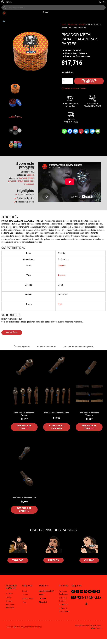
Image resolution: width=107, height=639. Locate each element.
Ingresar (8, 2)
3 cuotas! (43, 12)
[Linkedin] (86, 131)
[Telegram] (92, 131)
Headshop (72, 24)
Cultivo (89, 560)
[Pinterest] (81, 131)
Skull (32, 181)
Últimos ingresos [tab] (22, 346)
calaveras (23, 178)
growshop (12, 181)
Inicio (64, 24)
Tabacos (17, 560)
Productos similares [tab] (46, 346)
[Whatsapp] (64, 131)
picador (25, 181)
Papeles (53, 560)
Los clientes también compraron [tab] (78, 346)
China (60, 304)
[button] (4, 21)
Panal (19, 181)
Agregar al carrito (89, 81)
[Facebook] (69, 131)
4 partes (61, 275)
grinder (31, 178)
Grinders (82, 24)
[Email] (97, 131)
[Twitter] (75, 131)
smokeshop (29, 184)
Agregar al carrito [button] (24, 427)
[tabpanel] (53, 438)
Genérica (61, 265)
